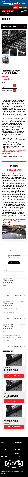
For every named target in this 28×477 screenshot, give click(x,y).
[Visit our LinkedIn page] (10, 456)
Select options (14, 376)
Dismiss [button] (16, 4)
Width (3, 87)
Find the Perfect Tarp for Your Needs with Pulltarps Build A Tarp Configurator (14, 151)
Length (3, 82)
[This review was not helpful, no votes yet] (23, 295)
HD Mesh (20, 156)
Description (14, 166)
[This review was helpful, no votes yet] (20, 295)
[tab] (14, 166)
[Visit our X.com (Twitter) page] (6, 456)
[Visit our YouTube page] (18, 456)
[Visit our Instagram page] (14, 456)
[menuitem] (8, 442)
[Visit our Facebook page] (2, 456)
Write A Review (14, 262)
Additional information (14, 170)
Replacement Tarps (12, 156)
